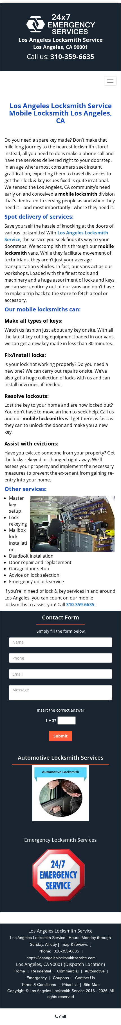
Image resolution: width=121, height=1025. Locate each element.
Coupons (61, 978)
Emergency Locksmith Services (60, 839)
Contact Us (85, 978)
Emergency (36, 978)
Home (19, 971)
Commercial (68, 971)
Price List (70, 984)
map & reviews (75, 944)
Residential (41, 971)
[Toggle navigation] (110, 81)
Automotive (95, 971)
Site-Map (92, 984)
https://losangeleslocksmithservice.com (61, 958)
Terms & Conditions (38, 984)
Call (62, 1016)
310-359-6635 (72, 56)
